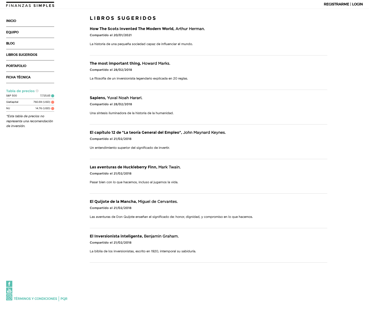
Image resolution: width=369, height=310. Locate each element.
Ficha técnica (18, 77)
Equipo (12, 32)
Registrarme (336, 4)
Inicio (11, 21)
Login (357, 4)
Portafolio (16, 66)
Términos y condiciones (35, 299)
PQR (64, 299)
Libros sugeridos (21, 55)
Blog (10, 43)
